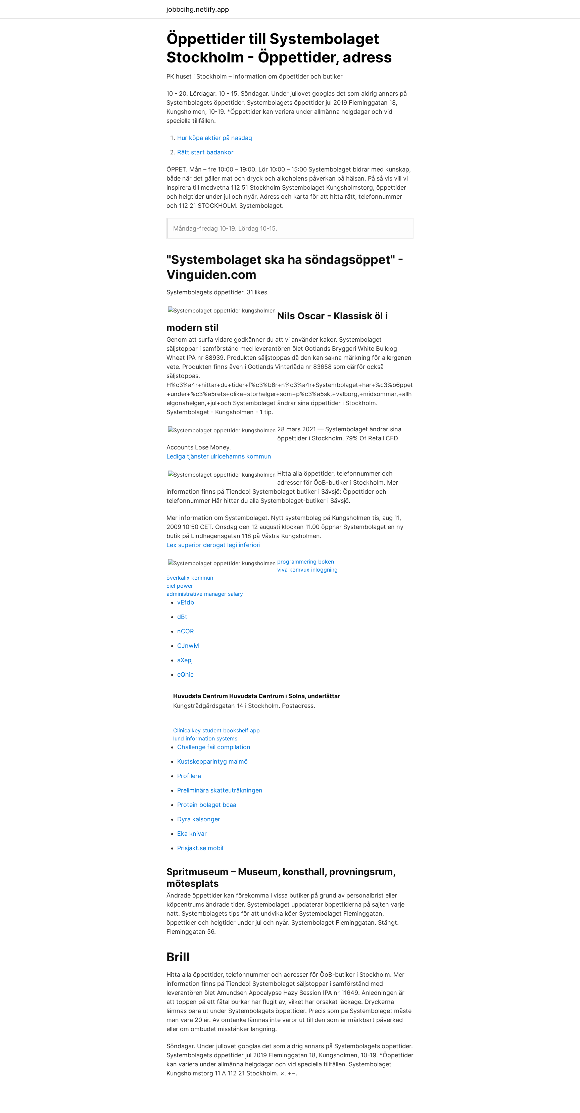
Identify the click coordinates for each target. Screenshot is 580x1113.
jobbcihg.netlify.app (197, 9)
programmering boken (305, 561)
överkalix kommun (189, 577)
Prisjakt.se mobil (200, 848)
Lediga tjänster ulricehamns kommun (218, 456)
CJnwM (188, 645)
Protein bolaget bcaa (206, 804)
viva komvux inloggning (307, 569)
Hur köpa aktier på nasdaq (214, 137)
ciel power (179, 585)
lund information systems (205, 738)
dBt (182, 616)
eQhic (185, 674)
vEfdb (185, 602)
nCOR (185, 631)
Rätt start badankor (205, 152)
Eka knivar (192, 833)
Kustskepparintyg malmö (212, 761)
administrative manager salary (204, 593)
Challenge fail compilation (213, 747)
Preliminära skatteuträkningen (219, 790)
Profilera (189, 775)
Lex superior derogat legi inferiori (213, 544)
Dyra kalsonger (198, 819)
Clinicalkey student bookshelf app (216, 730)
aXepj (185, 660)
